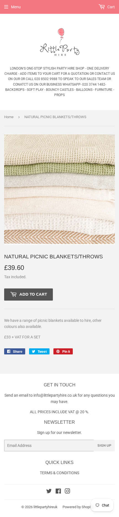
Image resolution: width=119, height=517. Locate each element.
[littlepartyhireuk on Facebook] (58, 492)
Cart (111, 7)
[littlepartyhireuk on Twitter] (49, 492)
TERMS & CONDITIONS (59, 473)
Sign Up (104, 445)
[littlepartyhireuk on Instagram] (67, 492)
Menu (16, 7)
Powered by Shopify (78, 507)
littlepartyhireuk (45, 507)
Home (9, 117)
